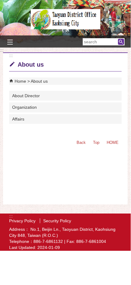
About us (39, 81)
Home (20, 81)
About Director (26, 95)
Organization (24, 107)
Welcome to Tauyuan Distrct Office (65, 19)
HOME (113, 142)
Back (81, 142)
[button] (121, 42)
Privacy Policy (23, 220)
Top (96, 142)
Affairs (18, 119)
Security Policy (57, 220)
